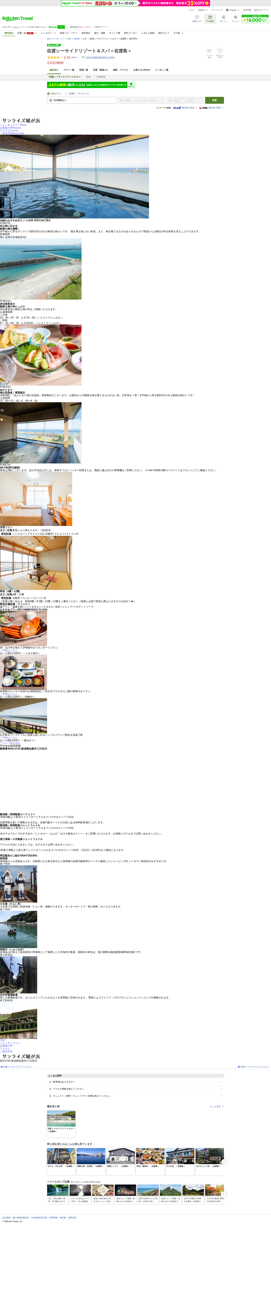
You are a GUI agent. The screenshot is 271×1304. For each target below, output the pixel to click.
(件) (74, 57)
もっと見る (215, 1106)
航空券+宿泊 (188, 108)
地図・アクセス (120, 70)
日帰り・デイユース (79, 93)
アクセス (9, 130)
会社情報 (6, 1217)
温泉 (88, 77)
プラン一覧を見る (10, 743)
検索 (214, 100)
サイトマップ (217, 10)
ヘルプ (191, 10)
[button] (73, 1112)
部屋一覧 (83, 70)
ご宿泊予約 (12, 133)
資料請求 (72, 1217)
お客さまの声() (141, 70)
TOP (2, 1040)
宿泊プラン (56, 93)
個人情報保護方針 (21, 1217)
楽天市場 (247, 10)
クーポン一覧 (161, 70)
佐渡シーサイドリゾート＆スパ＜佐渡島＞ (89, 50)
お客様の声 (10, 127)
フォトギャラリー (13, 125)
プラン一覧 (68, 70)
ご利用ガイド (202, 10)
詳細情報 (101, 77)
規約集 (63, 1217)
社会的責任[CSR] (39, 1217)
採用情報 (53, 1217)
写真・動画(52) (100, 70)
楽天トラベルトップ (55, 39)
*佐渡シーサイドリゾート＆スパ (17, 1067)
